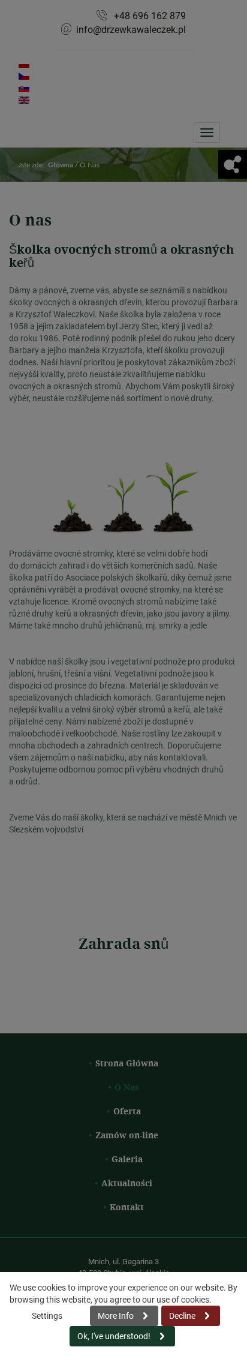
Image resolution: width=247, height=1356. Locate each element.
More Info (116, 1315)
